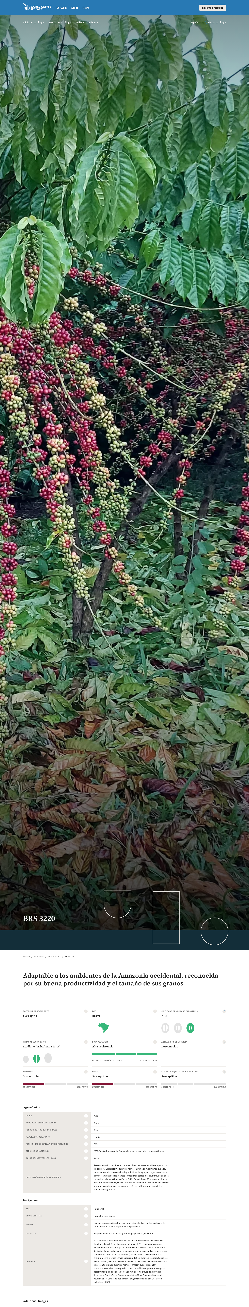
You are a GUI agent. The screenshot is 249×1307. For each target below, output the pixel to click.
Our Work (61, 7)
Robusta (93, 22)
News (86, 7)
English (182, 22)
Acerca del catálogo (60, 22)
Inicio (27, 956)
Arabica (80, 22)
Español (195, 22)
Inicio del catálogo (33, 22)
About (74, 7)
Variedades (55, 956)
